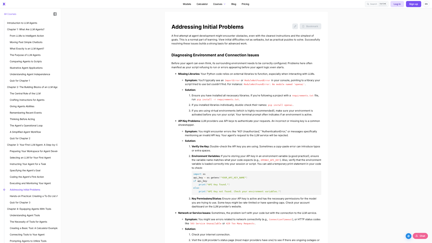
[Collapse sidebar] (55, 14)
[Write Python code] (408, 236)
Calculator (202, 4)
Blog (233, 4)
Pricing (245, 4)
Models (187, 4)
